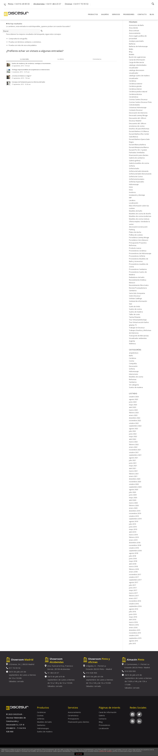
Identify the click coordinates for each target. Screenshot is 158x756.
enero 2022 (133, 447)
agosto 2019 (133, 521)
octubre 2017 (134, 577)
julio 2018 (132, 556)
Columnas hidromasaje (137, 107)
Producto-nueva (135, 248)
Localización (133, 203)
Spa (130, 304)
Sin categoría (134, 385)
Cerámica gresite (135, 86)
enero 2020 (133, 508)
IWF (130, 198)
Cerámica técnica (135, 94)
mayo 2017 (133, 590)
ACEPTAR (79, 754)
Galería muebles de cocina (139, 163)
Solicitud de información (138, 301)
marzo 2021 (133, 471)
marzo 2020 (133, 503)
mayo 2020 (133, 497)
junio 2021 (133, 463)
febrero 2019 (134, 537)
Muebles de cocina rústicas (139, 219)
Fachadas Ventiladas (137, 152)
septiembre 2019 (135, 519)
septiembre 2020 (135, 487)
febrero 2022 (134, 444)
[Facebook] (132, 714)
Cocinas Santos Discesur (138, 99)
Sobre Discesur (134, 296)
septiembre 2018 (135, 550)
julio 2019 (132, 524)
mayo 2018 (133, 561)
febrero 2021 (134, 474)
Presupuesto (73, 718)
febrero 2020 (134, 505)
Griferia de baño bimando (138, 171)
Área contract (134, 30)
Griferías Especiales (136, 182)
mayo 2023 (133, 405)
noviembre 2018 (135, 545)
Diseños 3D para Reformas (139, 129)
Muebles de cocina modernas (140, 216)
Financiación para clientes (138, 155)
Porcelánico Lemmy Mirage (139, 237)
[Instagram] (132, 721)
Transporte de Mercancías (139, 336)
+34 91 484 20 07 (53, 4)
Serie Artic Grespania (137, 293)
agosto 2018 (133, 553)
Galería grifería (134, 160)
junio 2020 (133, 495)
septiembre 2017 (135, 580)
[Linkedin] (139, 721)
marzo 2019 (133, 535)
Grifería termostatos (136, 179)
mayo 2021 (133, 466)
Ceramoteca (133, 97)
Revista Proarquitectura (138, 288)
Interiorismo (133, 374)
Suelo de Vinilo (134, 306)
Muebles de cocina (136, 377)
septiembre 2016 (135, 606)
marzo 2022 (133, 442)
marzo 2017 (133, 593)
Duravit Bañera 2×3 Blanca (139, 131)
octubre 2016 (134, 604)
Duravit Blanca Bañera (137, 144)
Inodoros (132, 192)
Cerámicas (41, 712)
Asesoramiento (134, 33)
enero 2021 (133, 476)
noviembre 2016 (135, 601)
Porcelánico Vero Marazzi (138, 240)
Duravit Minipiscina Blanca (139, 147)
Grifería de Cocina (136, 176)
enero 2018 (133, 572)
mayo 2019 (133, 529)
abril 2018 (132, 564)
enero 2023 (133, 415)
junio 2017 (133, 588)
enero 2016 (133, 627)
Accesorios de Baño (136, 25)
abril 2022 (132, 439)
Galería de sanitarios (137, 158)
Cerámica (132, 81)
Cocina (131, 361)
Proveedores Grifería (137, 256)
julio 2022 (132, 431)
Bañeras (132, 44)
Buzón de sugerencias (137, 57)
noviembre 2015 (135, 633)
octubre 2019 (134, 516)
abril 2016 (132, 619)
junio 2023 (133, 402)
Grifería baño (134, 168)
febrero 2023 (134, 412)
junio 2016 (133, 614)
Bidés (131, 49)
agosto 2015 (133, 641)
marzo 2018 (133, 566)
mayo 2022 (133, 436)
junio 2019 (133, 527)
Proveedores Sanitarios (138, 269)
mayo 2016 (133, 617)
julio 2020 (132, 492)
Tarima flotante (134, 317)
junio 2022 (133, 434)
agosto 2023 (133, 399)
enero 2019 (133, 540)
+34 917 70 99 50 (80, 4)
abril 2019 (132, 532)
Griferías (40, 718)
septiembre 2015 (135, 638)
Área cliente (133, 28)
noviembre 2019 (135, 513)
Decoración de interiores (138, 113)
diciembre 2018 (134, 542)
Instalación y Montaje (137, 195)
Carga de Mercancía (136, 62)
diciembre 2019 (134, 511)
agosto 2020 (133, 489)
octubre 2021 (134, 452)
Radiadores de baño (136, 277)
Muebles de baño (135, 211)
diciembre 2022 (134, 418)
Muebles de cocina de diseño (140, 213)
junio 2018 (133, 558)
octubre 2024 (134, 396)
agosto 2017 (133, 582)
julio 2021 (132, 460)
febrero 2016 (134, 625)
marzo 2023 (133, 410)
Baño (131, 355)
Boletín (131, 54)
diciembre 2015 (134, 630)
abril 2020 (132, 500)
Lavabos (132, 200)
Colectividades (134, 105)
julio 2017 (132, 585)
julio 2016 (132, 611)
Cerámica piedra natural (138, 91)
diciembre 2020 (134, 479)
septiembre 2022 (135, 426)
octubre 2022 (134, 423)
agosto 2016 (133, 609)
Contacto (102, 718)
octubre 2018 (134, 548)
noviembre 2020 (135, 481)
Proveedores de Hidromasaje (140, 253)
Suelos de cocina (135, 309)
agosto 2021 (133, 458)
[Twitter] (139, 714)
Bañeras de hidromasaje (138, 46)
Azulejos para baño (136, 41)
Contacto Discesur (136, 110)
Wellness (132, 343)
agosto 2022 (133, 428)
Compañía (133, 363)
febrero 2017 (134, 595)
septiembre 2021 (135, 455)
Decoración (133, 366)
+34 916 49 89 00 (22, 4)
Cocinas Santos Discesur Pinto (140, 102)
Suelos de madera (136, 312)
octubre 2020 (134, 484)
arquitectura (133, 353)
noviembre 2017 (135, 574)
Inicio (131, 187)
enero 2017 (133, 598)
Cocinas (40, 715)
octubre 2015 (134, 635)
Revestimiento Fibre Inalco (139, 285)
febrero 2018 (134, 569)
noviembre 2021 (135, 450)
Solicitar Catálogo (135, 298)
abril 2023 (132, 407)
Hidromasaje (134, 184)
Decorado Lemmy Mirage (138, 115)
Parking (132, 229)
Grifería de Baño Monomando (140, 174)
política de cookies (105, 751)
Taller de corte (134, 314)
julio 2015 (132, 643)
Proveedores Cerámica (137, 251)
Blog (130, 52)
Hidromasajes (43, 728)
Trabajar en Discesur (137, 327)
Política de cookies (136, 235)
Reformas (132, 379)
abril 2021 (132, 468)
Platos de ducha (135, 232)
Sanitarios (133, 290)
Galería (102, 715)
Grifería (132, 166)
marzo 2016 (133, 622)
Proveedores (104, 725)
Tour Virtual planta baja (138, 320)
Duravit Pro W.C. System (138, 150)
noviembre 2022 (135, 420)
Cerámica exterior (135, 83)
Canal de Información (137, 60)
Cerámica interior (135, 89)
